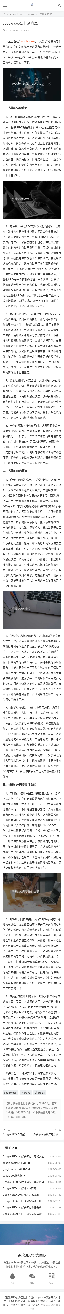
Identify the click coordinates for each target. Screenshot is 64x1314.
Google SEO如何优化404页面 (19, 1188)
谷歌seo (25, 1092)
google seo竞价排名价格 (16, 1169)
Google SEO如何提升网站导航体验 (22, 1213)
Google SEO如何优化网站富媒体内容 (23, 1182)
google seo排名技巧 (14, 1175)
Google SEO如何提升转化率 (18, 1134)
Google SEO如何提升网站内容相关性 (23, 1156)
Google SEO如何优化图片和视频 (21, 1194)
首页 (5, 14)
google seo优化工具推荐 (16, 1162)
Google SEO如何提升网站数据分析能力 (24, 1207)
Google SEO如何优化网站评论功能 (22, 1201)
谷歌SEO (40, 1092)
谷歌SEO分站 (47, 1305)
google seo (18, 14)
